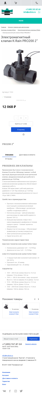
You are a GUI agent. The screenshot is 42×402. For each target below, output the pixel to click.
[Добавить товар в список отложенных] (23, 134)
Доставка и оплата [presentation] (27, 155)
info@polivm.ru (29, 12)
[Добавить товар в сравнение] (18, 134)
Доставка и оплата (10, 378)
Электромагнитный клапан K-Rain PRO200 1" (33, 313)
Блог (4, 384)
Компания (6, 372)
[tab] (9, 155)
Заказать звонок (31, 344)
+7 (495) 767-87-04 (33, 9)
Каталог (5, 375)
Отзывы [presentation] (8, 159)
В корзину (21, 130)
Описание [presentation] (9, 155)
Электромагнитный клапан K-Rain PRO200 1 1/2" (14, 313)
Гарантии (6, 381)
